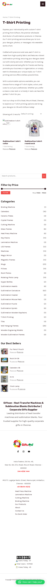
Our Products (20, 504)
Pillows (4, 269)
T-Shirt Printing (7, 317)
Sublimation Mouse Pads (11, 299)
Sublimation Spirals (9, 308)
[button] (30, 582)
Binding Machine (8, 207)
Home (5, 17)
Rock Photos (6, 273)
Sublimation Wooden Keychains (14, 313)
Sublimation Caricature (10, 291)
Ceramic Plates (7, 216)
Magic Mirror (6, 255)
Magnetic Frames (8, 260)
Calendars (5, 211)
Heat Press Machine (9, 233)
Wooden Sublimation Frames (13, 335)
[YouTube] (29, 452)
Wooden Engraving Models (12, 330)
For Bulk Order (21, 514)
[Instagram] (23, 452)
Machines (5, 251)
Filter (5, 193)
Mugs (3, 264)
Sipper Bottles (7, 282)
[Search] (44, 176)
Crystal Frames (7, 220)
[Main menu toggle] (42, 3)
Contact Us (19, 511)
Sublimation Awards (9, 286)
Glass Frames (6, 229)
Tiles (3, 321)
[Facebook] (18, 452)
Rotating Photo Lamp (9, 277)
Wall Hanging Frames (9, 326)
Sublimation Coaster (9, 295)
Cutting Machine (8, 225)
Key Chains (5, 238)
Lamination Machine (9, 242)
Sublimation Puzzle (9, 304)
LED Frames (5, 247)
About (17, 508)
